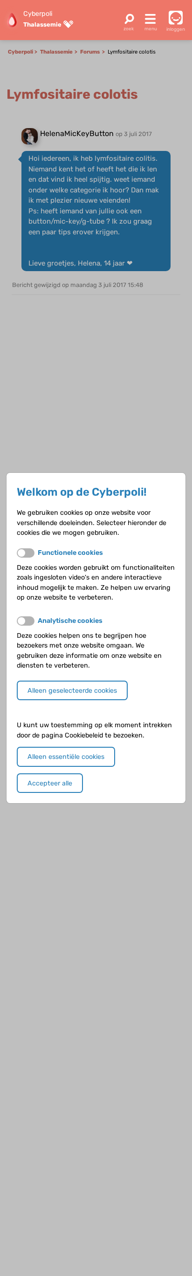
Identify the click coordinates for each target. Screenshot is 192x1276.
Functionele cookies (70, 553)
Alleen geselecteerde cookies (72, 691)
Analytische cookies (70, 621)
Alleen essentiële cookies (65, 757)
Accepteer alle (49, 783)
